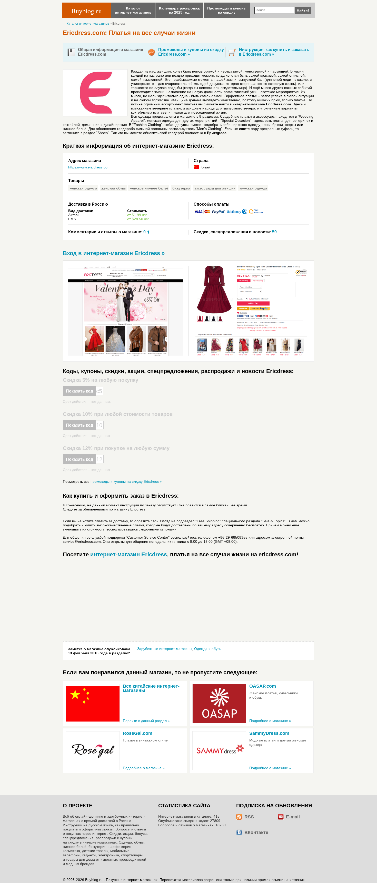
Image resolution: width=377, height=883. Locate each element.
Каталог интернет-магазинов (88, 23)
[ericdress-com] (128, 354)
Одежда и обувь (207, 649)
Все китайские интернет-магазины (151, 688)
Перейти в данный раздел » (146, 721)
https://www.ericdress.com (89, 167)
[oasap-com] (219, 703)
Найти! (303, 10)
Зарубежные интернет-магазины (164, 649)
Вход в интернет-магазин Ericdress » (114, 253)
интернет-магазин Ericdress (128, 554)
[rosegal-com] (93, 750)
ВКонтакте (256, 832)
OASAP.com (262, 686)
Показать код (79, 391)
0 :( (108, 232)
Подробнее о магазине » (270, 721)
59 (235, 232)
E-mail (293, 816)
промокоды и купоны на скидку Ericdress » (126, 481)
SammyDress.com (269, 733)
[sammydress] (219, 750)
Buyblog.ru (86, 10)
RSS (249, 816)
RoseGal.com (137, 733)
